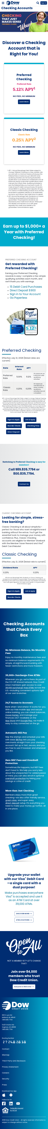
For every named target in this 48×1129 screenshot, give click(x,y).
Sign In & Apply (14, 420)
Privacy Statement (10, 1067)
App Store (10, 720)
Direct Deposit (14, 432)
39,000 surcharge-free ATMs (19, 687)
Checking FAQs (33, 426)
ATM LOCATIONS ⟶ (24, 920)
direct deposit (12, 803)
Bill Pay (19, 739)
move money (12, 715)
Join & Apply (30, 420)
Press (4, 1085)
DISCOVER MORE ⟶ (24, 913)
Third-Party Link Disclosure (13, 1061)
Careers (5, 1073)
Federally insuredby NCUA (16, 1109)
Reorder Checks (14, 426)
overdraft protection (15, 778)
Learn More (24, 102)
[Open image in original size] (24, 946)
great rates (11, 800)
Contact (5, 1049)
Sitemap (5, 1055)
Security (5, 1079)
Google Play (26, 720)
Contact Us (24, 484)
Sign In (43, 3)
